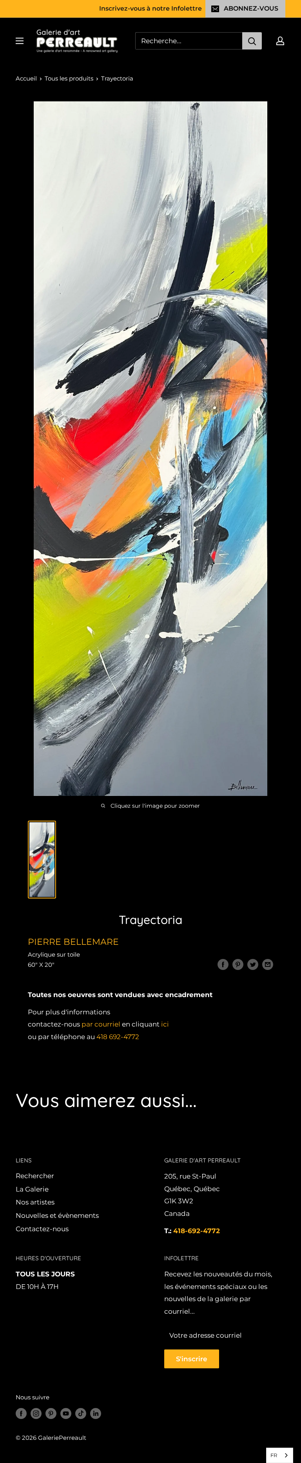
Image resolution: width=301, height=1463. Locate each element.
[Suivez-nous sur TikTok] (80, 1413)
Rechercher (35, 1176)
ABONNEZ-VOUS (251, 8)
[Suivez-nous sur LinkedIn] (95, 1413)
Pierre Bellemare (73, 942)
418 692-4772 (117, 1037)
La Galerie (32, 1189)
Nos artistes (35, 1202)
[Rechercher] (252, 41)
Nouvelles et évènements (57, 1215)
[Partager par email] (267, 964)
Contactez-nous (42, 1229)
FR (273, 1455)
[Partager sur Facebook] (223, 964)
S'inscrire (191, 1359)
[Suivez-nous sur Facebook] (21, 1413)
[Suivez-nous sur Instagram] (36, 1413)
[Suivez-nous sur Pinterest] (50, 1413)
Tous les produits (69, 78)
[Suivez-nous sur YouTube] (65, 1413)
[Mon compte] (280, 41)
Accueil (26, 78)
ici (165, 1024)
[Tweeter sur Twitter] (252, 964)
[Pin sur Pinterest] (237, 964)
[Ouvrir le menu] (20, 41)
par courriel (101, 1024)
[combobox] (279, 1455)
